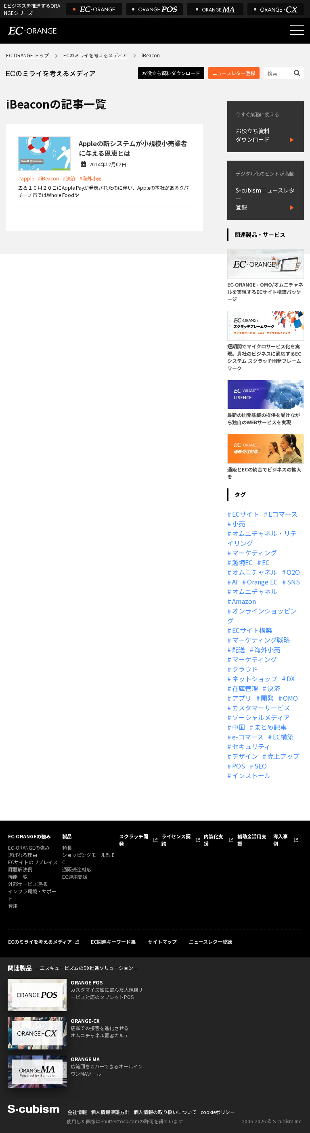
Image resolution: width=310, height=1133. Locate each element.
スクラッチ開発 (133, 840)
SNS (293, 581)
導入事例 (280, 840)
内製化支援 (213, 840)
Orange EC (262, 581)
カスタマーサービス (261, 707)
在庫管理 (245, 688)
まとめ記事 (270, 727)
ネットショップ (254, 678)
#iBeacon (48, 178)
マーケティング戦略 (261, 640)
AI (235, 581)
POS (238, 766)
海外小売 (267, 649)
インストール (251, 775)
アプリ (241, 698)
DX (291, 678)
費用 (13, 905)
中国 (238, 727)
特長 (67, 847)
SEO (260, 766)
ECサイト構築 (252, 630)
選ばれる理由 (22, 854)
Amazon (244, 601)
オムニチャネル (254, 572)
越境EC (242, 562)
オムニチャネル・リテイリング (262, 538)
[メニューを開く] (297, 30)
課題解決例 (20, 869)
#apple (26, 178)
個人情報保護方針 (110, 1111)
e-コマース (248, 736)
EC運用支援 (75, 876)
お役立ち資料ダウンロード (171, 72)
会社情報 (77, 1111)
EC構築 (283, 736)
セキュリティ (251, 746)
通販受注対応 (76, 869)
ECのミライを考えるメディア (95, 55)
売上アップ (283, 756)
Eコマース (282, 514)
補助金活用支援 (251, 840)
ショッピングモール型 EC (88, 858)
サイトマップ (162, 941)
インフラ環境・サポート (32, 895)
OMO (290, 698)
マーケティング (254, 552)
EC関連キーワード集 (113, 941)
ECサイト (245, 514)
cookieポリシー (218, 1111)
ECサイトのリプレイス (33, 862)
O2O (293, 572)
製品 (67, 836)
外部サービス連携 (27, 883)
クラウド (245, 669)
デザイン (245, 756)
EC (266, 562)
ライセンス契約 (176, 840)
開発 (267, 698)
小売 (238, 523)
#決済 (69, 178)
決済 (273, 688)
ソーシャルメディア (261, 717)
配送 (238, 649)
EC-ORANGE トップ (27, 55)
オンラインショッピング (262, 615)
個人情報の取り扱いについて (165, 1111)
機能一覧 (17, 876)
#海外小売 (91, 178)
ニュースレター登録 (234, 72)
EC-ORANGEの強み (29, 836)
